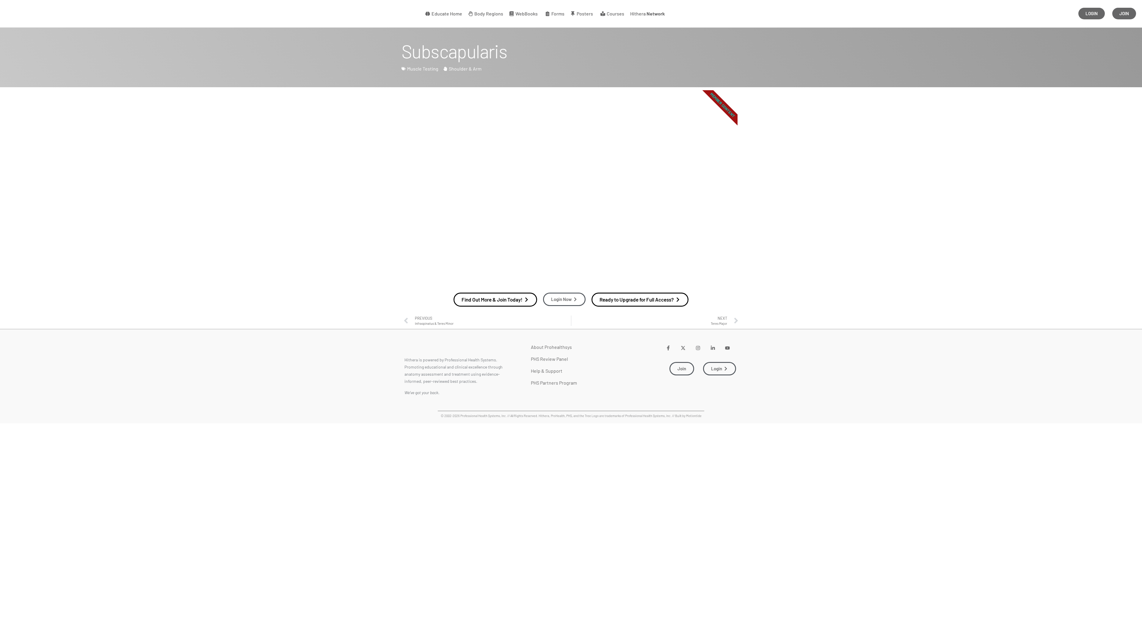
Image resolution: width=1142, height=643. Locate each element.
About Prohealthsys (551, 347)
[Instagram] (698, 348)
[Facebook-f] (668, 348)
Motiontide (694, 416)
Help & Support (546, 371)
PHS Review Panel (549, 359)
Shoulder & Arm (465, 68)
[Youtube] (727, 348)
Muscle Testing (422, 68)
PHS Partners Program (554, 383)
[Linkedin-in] (712, 348)
